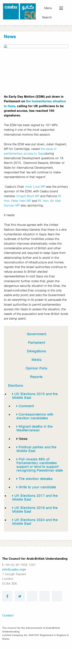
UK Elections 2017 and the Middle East (35, 497)
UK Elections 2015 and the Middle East (35, 396)
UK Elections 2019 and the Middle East (35, 509)
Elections (15, 385)
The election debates (36, 478)
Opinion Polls (36, 368)
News (23, 438)
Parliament (36, 342)
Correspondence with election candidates (34, 416)
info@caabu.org (13, 569)
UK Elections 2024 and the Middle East (35, 521)
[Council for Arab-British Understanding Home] (19, 11)
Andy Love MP (35, 187)
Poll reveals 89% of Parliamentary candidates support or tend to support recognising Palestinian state (39, 465)
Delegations (36, 351)
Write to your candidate (37, 487)
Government (36, 334)
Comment (26, 406)
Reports (36, 376)
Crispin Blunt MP (27, 196)
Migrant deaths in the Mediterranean (34, 428)
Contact (7, 615)
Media (36, 359)
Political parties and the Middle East (36, 449)
